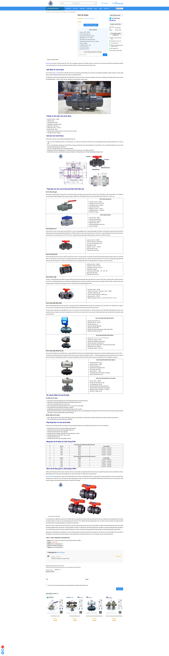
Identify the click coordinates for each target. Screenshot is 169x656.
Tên (47, 579)
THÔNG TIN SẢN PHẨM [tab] (52, 59)
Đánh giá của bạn (50, 570)
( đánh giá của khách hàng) (89, 18)
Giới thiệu (75, 8)
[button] (55, 8)
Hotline (116, 2)
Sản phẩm (82, 8)
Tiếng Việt (119, 8)
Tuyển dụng (89, 8)
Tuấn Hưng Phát (50, 476)
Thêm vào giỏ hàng (90, 25)
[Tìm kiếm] (95, 3)
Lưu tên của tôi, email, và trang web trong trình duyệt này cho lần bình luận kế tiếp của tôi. (68, 585)
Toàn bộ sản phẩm (55, 12)
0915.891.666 (119, 3)
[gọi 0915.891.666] (113, 3)
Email (87, 579)
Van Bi (68, 12)
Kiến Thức (106, 8)
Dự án (95, 8)
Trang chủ (68, 8)
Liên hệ (100, 8)
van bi (56, 72)
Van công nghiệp (62, 12)
